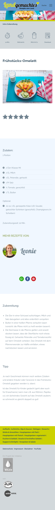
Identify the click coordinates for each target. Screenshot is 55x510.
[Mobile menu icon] (50, 5)
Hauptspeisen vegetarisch (35, 435)
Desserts (45, 429)
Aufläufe (6, 429)
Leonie (28, 251)
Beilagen (37, 429)
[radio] (5, 117)
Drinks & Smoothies (11, 432)
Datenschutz (8, 449)
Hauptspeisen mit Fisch (29, 432)
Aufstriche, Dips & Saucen (21, 429)
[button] (21, 278)
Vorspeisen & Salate (27, 442)
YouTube (37, 449)
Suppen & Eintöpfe (10, 442)
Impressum (18, 449)
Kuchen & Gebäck (10, 439)
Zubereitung (12, 24)
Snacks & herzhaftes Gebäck (30, 439)
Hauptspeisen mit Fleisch (13, 435)
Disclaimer (28, 449)
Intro (5, 24)
